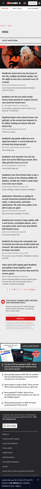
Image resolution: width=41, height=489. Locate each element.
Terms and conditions (10, 443)
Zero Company (33, 8)
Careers (5, 466)
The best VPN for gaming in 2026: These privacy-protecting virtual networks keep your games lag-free (20, 366)
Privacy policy (7, 448)
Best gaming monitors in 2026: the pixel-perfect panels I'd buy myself (20, 404)
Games (2, 26)
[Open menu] (3, 3)
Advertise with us (9, 457)
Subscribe (32, 3)
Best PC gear (17, 8)
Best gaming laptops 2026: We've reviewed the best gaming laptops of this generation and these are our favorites (21, 377)
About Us (6, 434)
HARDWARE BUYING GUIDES (10, 346)
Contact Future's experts (11, 439)
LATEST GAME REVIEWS (30, 346)
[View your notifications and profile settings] (20, 3)
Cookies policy (7, 453)
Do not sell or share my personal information (18, 471)
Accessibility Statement (11, 462)
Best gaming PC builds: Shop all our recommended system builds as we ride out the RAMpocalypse (21, 395)
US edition (14, 483)
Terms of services (26, 322)
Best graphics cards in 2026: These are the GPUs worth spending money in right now (21, 386)
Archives (32, 289)
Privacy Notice (28, 324)
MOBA (10, 26)
